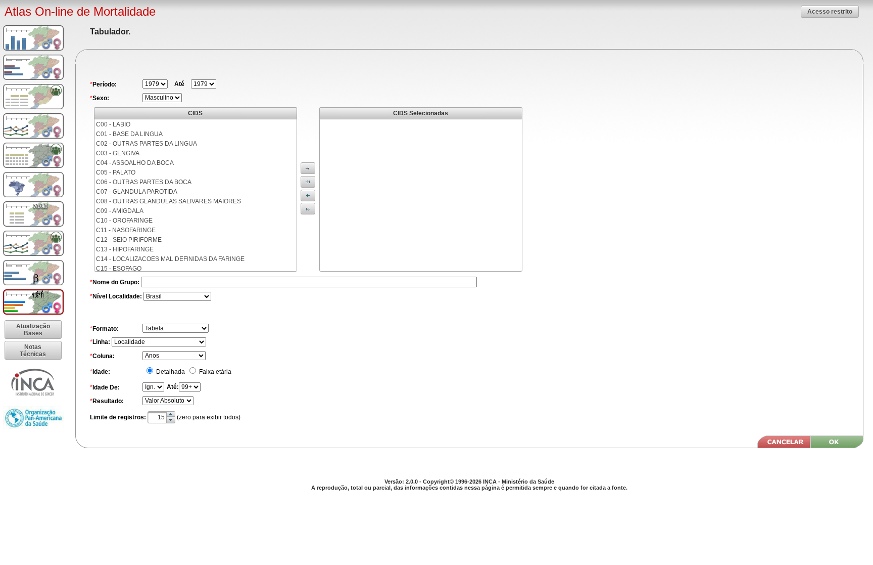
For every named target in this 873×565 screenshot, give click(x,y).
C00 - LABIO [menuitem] (113, 124)
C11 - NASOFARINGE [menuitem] (126, 230)
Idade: (101, 371)
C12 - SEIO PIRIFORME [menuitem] (129, 239)
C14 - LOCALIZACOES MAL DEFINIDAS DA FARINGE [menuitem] (170, 259)
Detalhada (170, 371)
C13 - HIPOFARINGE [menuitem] (125, 249)
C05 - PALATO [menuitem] (115, 172)
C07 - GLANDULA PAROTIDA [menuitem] (136, 191)
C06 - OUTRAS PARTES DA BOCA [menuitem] (143, 182)
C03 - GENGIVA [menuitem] (117, 153)
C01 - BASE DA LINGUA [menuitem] (129, 134)
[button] (830, 11)
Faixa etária (214, 371)
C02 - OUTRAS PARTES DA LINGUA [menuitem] (146, 143)
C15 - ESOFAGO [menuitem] (118, 268)
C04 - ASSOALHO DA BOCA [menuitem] (135, 162)
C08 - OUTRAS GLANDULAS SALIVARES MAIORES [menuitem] (168, 201)
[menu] (195, 195)
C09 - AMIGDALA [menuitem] (119, 210)
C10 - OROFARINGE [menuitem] (124, 220)
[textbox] (161, 417)
